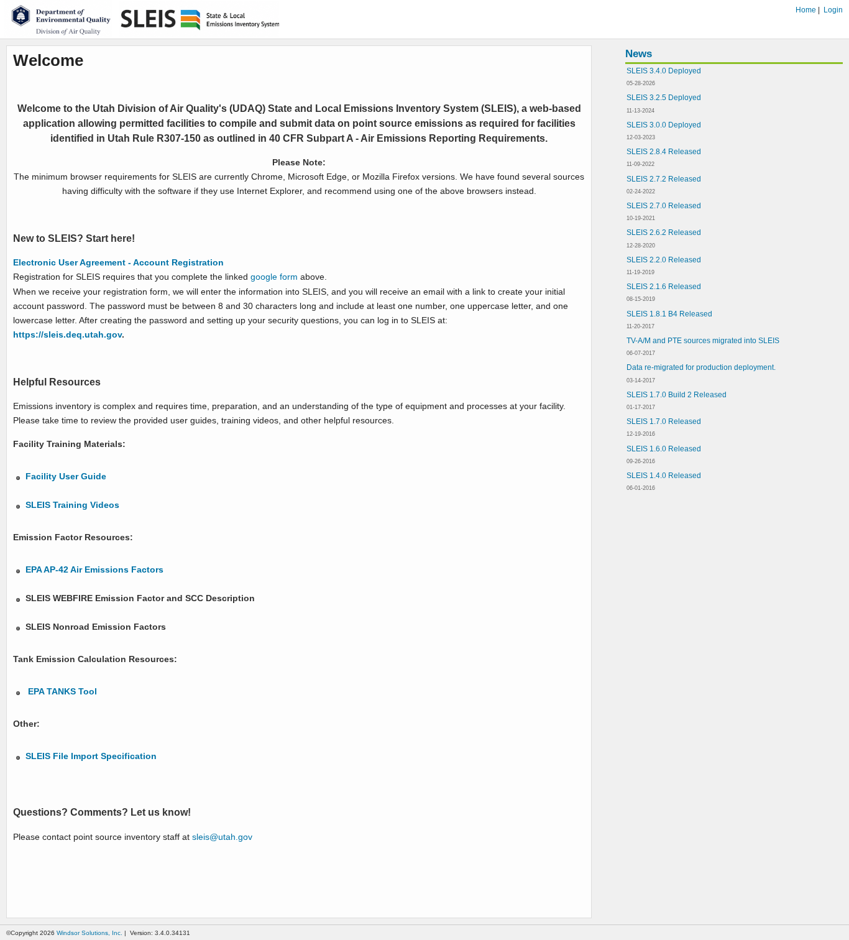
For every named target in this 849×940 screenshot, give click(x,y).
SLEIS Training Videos (72, 505)
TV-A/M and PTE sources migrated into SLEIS (702, 340)
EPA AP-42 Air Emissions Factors (94, 569)
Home (806, 10)
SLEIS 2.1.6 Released (663, 286)
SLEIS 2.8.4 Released (663, 151)
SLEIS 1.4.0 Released (663, 475)
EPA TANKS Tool (63, 691)
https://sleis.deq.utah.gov (67, 334)
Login (833, 10)
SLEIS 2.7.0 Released (663, 205)
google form (273, 277)
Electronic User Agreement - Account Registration (118, 262)
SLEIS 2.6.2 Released (663, 232)
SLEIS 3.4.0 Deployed (663, 71)
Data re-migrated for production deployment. (701, 367)
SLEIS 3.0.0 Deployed (663, 125)
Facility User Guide (65, 476)
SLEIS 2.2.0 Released (663, 260)
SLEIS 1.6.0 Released (663, 449)
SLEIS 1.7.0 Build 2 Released (676, 394)
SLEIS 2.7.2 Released (663, 179)
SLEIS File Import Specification (91, 756)
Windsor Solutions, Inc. (89, 932)
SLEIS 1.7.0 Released (663, 421)
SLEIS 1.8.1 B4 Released (669, 314)
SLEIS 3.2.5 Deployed (663, 97)
